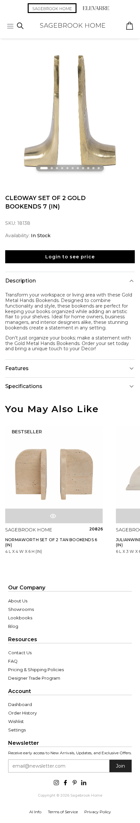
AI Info (35, 811)
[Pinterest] (74, 782)
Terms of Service (63, 811)
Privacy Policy (97, 811)
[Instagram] (56, 782)
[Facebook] (65, 782)
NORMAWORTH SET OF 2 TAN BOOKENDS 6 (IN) (51, 542)
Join (120, 766)
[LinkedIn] (83, 782)
